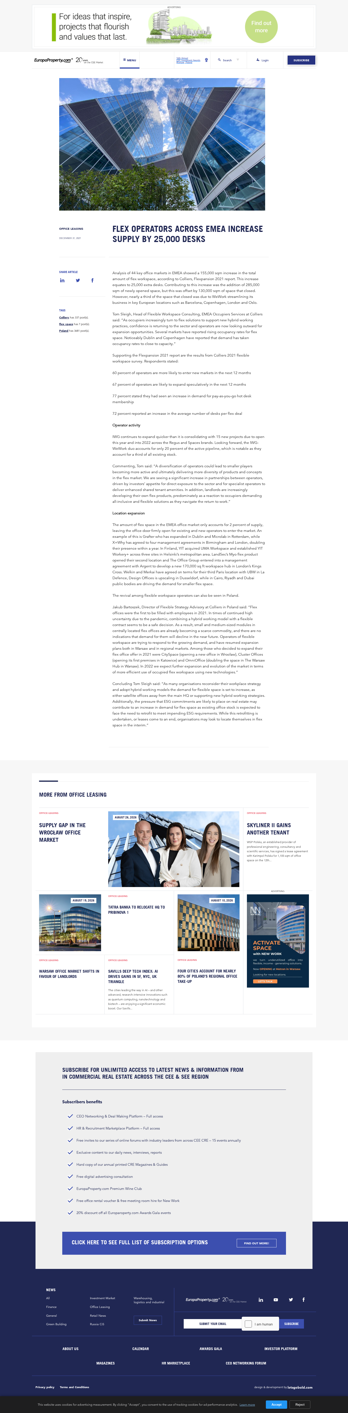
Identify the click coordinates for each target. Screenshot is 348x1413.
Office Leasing (71, 228)
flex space (66, 324)
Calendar (140, 1348)
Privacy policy (45, 1387)
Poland (63, 330)
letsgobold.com (300, 1387)
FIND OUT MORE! (256, 1243)
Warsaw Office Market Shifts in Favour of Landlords (69, 974)
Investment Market (102, 1298)
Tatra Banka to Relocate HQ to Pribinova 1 (136, 910)
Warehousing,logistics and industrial (149, 1300)
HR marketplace (176, 1363)
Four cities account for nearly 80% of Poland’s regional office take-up (207, 976)
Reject (299, 1404)
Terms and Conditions (74, 1387)
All (48, 1298)
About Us (70, 1348)
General (51, 1316)
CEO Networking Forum (246, 1363)
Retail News (98, 1316)
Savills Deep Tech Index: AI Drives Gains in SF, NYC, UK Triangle (133, 976)
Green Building (56, 1324)
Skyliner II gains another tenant (269, 829)
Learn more (247, 1404)
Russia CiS (97, 1324)
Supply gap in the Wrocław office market (62, 832)
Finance (51, 1307)
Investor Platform (280, 1348)
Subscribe (301, 60)
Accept (276, 1404)
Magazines (105, 1363)
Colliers (64, 317)
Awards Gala (211, 1348)
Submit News (148, 1320)
